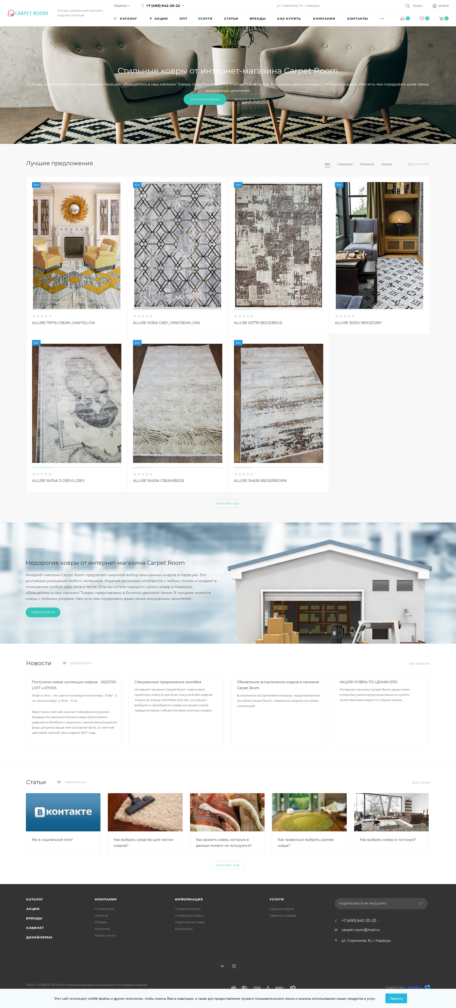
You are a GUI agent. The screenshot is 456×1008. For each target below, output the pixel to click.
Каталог (34, 899)
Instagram (234, 966)
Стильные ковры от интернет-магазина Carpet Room (228, 71)
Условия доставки (189, 915)
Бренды (34, 918)
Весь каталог (419, 164)
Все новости (419, 663)
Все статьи (421, 782)
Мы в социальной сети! (52, 840)
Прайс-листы (105, 935)
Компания (106, 899)
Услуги (277, 899)
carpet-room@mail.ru (361, 930)
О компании (105, 909)
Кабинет (35, 928)
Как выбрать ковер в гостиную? (388, 840)
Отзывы (101, 922)
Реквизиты (184, 929)
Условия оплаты (188, 909)
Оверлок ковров (283, 915)
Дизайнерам (39, 937)
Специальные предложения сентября (167, 682)
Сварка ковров (282, 909)
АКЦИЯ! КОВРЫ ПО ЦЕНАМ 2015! (369, 682)
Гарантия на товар (190, 922)
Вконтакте (222, 966)
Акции (33, 909)
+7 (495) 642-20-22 (163, 5)
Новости (101, 915)
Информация (189, 899)
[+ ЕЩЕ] (387, 18)
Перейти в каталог (250, 99)
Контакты (102, 929)
